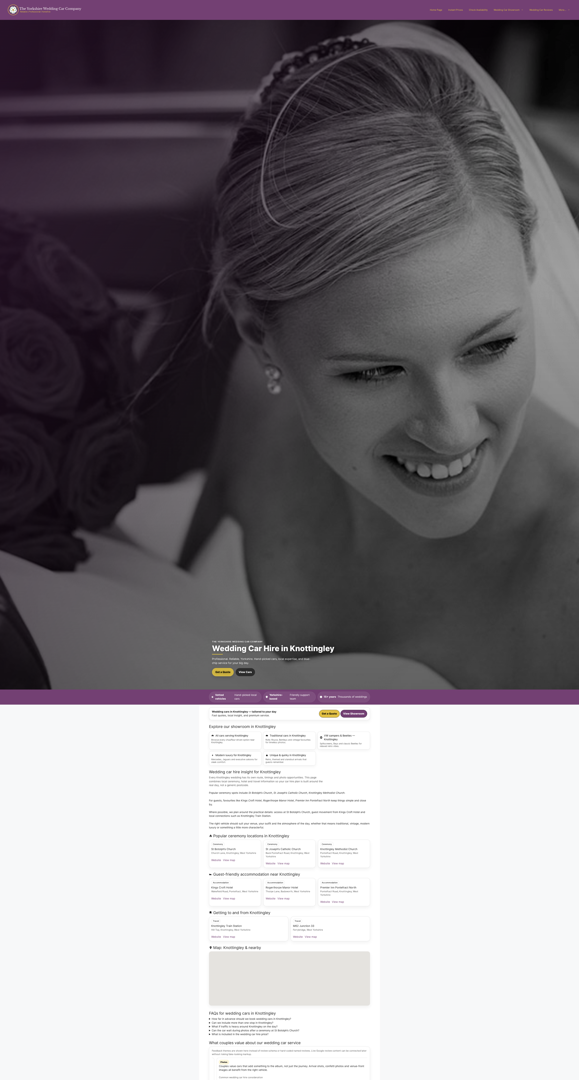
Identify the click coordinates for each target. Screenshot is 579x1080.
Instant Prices (455, 9)
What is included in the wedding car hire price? (240, 1034)
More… (562, 9)
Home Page (436, 9)
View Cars (245, 672)
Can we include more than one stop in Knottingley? (242, 1022)
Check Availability (478, 9)
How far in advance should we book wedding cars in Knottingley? (251, 1018)
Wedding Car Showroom (507, 9)
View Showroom (353, 713)
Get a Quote (222, 672)
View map (229, 860)
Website (216, 860)
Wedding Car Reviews (541, 9)
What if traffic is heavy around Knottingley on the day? (245, 1026)
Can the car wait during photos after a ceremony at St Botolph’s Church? (255, 1030)
